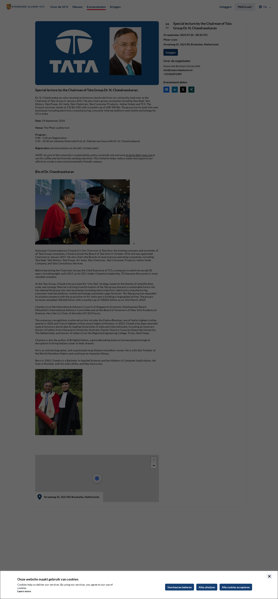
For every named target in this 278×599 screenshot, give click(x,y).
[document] (139, 585)
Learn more (24, 591)
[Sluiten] (269, 576)
